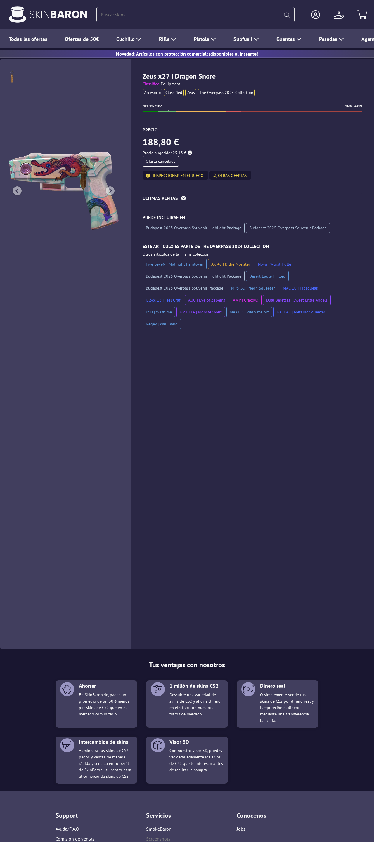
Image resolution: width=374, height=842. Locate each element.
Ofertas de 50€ (82, 39)
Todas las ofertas (28, 39)
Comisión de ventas (75, 839)
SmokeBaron (159, 829)
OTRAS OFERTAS (232, 175)
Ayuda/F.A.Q (67, 829)
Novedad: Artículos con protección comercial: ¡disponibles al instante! (187, 54)
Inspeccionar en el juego (178, 175)
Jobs (241, 829)
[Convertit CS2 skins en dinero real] (17, 14)
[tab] (252, 199)
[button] (315, 14)
